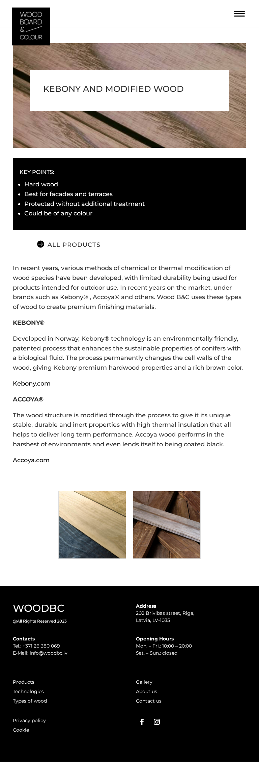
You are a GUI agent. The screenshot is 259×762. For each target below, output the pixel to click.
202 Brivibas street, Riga (164, 613)
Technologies (28, 691)
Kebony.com (32, 383)
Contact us (149, 701)
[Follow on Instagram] (157, 722)
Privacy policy (29, 720)
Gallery (144, 682)
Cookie (21, 730)
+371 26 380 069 (41, 646)
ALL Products (74, 244)
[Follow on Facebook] (142, 722)
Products (23, 682)
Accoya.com (31, 460)
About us (146, 691)
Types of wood (30, 701)
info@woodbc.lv (48, 653)
